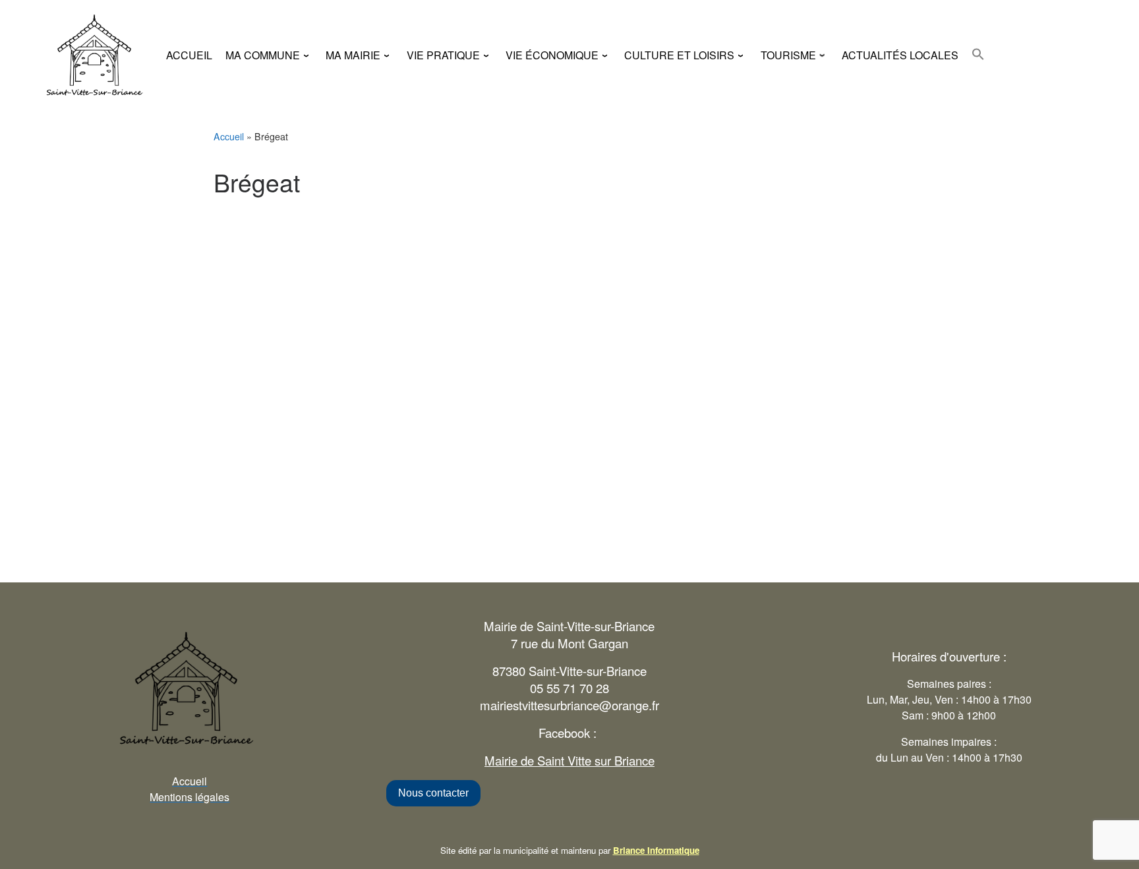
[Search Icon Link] (978, 54)
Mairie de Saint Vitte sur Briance (569, 760)
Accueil (229, 136)
